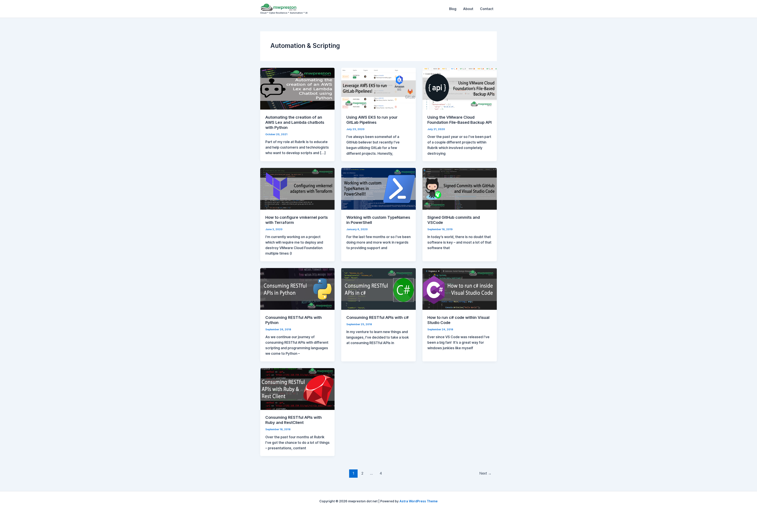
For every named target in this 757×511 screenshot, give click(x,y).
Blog (452, 9)
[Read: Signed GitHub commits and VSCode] (459, 189)
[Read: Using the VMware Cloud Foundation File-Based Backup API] (459, 88)
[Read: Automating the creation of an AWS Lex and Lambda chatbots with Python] (297, 88)
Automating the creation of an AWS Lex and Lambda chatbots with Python (294, 122)
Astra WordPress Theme (418, 501)
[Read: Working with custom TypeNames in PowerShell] (378, 189)
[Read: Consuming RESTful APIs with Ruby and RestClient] (297, 389)
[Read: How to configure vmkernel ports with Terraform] (297, 189)
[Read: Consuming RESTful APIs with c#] (378, 289)
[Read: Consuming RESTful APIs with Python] (297, 289)
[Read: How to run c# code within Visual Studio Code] (459, 289)
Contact (486, 9)
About (468, 9)
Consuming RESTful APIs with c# (377, 317)
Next (485, 473)
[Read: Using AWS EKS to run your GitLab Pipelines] (378, 88)
